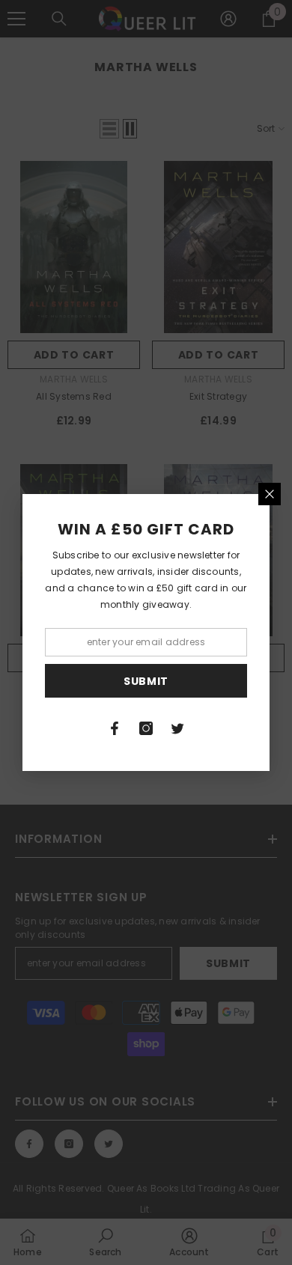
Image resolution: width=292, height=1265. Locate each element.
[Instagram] (146, 728)
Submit (146, 681)
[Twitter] (177, 728)
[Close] (269, 494)
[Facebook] (114, 728)
